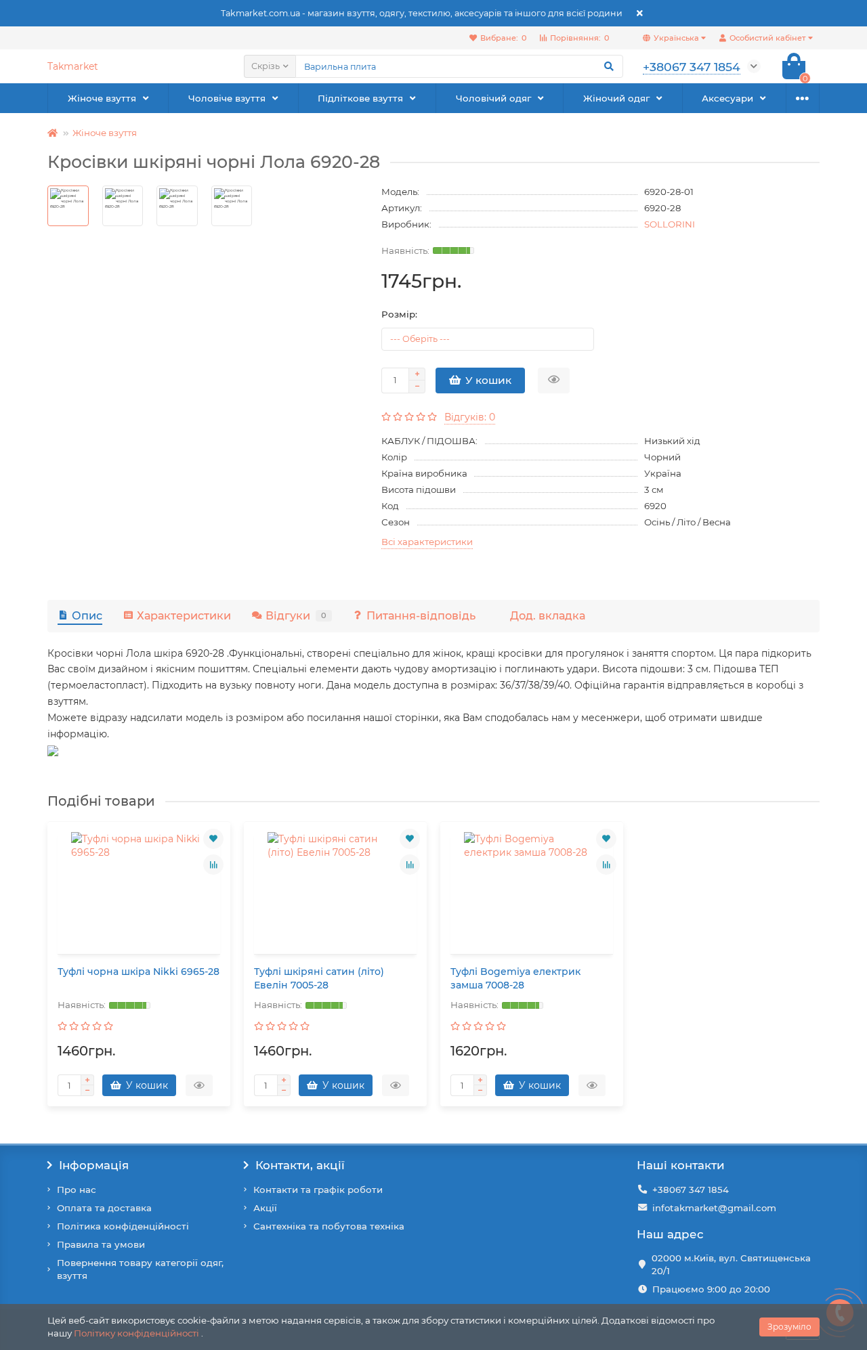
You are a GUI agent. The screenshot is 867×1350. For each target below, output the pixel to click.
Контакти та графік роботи (318, 1189)
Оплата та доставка (104, 1207)
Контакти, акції (300, 1165)
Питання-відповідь (420, 615)
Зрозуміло (789, 1327)
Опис (87, 615)
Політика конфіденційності (123, 1226)
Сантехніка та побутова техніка (328, 1226)
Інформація (94, 1165)
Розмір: (399, 314)
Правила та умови (101, 1244)
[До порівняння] (213, 864)
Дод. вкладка (547, 615)
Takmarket (72, 66)
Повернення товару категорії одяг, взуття (140, 1269)
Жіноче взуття (102, 98)
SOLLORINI (669, 224)
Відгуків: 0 (469, 417)
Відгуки (296, 615)
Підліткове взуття (360, 98)
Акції (265, 1207)
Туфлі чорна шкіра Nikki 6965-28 (138, 971)
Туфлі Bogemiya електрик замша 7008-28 (515, 978)
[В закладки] (213, 839)
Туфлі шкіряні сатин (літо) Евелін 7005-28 (319, 978)
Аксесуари (727, 98)
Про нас (76, 1189)
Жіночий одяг (616, 98)
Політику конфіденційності (136, 1333)
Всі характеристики (427, 541)
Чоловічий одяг (493, 98)
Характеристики (184, 615)
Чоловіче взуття (227, 98)
